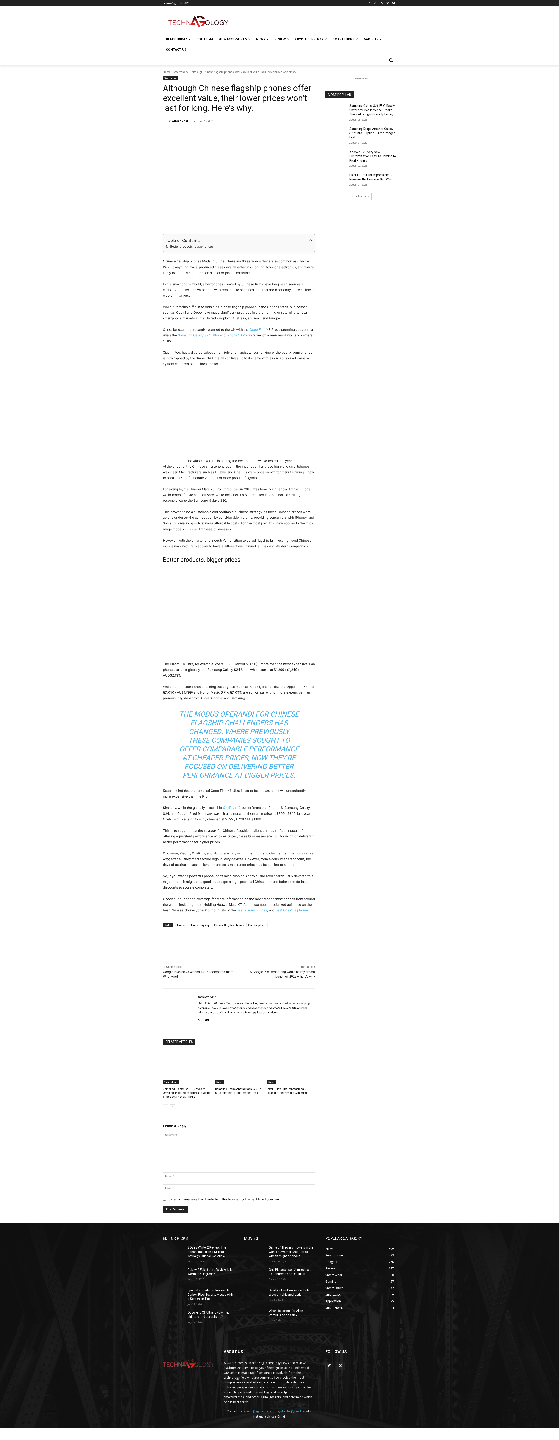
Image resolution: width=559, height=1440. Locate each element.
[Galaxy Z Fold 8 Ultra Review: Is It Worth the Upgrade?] (173, 1275)
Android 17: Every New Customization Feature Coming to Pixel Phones (372, 156)
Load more (359, 196)
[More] (284, 132)
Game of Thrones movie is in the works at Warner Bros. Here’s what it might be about (291, 1252)
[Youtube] (393, 3)
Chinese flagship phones (229, 925)
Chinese (180, 925)
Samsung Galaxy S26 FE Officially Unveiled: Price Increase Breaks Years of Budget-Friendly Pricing (186, 1092)
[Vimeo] (387, 3)
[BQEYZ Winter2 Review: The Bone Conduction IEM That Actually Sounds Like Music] (173, 1252)
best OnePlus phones (292, 910)
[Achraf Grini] (166, 121)
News (219, 1082)
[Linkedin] (223, 132)
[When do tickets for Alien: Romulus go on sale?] (254, 1316)
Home (167, 72)
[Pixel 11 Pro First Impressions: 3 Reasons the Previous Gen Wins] (291, 1067)
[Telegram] (254, 132)
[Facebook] (369, 3)
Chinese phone (257, 925)
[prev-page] (165, 1107)
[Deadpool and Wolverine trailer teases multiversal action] (254, 1295)
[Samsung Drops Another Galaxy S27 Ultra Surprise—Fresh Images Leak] (239, 1067)
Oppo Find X (259, 329)
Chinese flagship (200, 925)
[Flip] (264, 132)
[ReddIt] (233, 132)
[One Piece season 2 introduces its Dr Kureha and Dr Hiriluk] (254, 1275)
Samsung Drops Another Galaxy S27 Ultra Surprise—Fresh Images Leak (372, 133)
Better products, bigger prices (191, 246)
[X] (381, 3)
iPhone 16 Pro (237, 335)
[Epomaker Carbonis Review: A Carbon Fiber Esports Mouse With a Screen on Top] (173, 1295)
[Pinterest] (213, 132)
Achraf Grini (180, 120)
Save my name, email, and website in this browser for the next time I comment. (224, 1199)
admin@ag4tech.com (259, 1411)
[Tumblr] (244, 132)
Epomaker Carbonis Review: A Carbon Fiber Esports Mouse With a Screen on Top (210, 1294)
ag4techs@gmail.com (293, 1411)
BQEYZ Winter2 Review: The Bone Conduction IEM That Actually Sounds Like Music (207, 1252)
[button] (391, 60)
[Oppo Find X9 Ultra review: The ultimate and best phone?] (173, 1318)
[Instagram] (375, 3)
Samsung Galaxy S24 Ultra (198, 335)
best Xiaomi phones (251, 910)
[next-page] (172, 1107)
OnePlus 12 (231, 808)
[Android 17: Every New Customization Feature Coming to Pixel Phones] (336, 157)
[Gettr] (274, 132)
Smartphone (181, 72)
